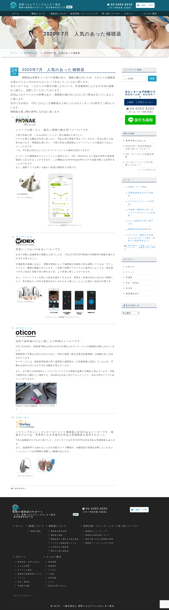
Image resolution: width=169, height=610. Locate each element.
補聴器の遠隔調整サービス (30, 574)
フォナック (23, 117)
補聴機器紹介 (31, 53)
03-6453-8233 (121, 4)
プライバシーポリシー (23, 596)
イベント (130, 272)
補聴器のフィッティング (96, 531)
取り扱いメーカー (111, 14)
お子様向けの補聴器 (60, 547)
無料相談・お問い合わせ (29, 562)
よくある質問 (24, 566)
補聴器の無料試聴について (97, 535)
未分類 (129, 288)
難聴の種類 (36, 531)
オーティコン (24, 328)
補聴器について (58, 14)
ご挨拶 (51, 574)
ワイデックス (24, 236)
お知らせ (130, 267)
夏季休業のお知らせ (136, 141)
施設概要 (52, 562)
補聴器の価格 (57, 535)
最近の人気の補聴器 (60, 551)
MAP (69, 7)
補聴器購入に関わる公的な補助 (65, 539)
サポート (128, 14)
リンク (51, 581)
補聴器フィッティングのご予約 (99, 543)
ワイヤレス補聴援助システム (64, 543)
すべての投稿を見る (148, 170)
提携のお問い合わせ (57, 585)
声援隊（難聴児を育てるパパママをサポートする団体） (141, 212)
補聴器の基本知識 (59, 531)
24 (14, 71)
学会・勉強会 (132, 283)
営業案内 (52, 566)
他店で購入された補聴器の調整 (99, 539)
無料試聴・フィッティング (84, 14)
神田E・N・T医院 (137, 187)
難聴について (38, 14)
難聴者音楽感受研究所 (139, 229)
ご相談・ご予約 (146, 5)
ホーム (15, 14)
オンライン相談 (25, 570)
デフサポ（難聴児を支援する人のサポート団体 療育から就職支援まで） (141, 238)
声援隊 (129, 277)
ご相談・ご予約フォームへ (140, 102)
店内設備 (52, 578)
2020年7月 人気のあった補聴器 (53, 69)
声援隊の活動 (24, 585)
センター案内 (150, 14)
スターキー (23, 417)
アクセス (52, 570)
